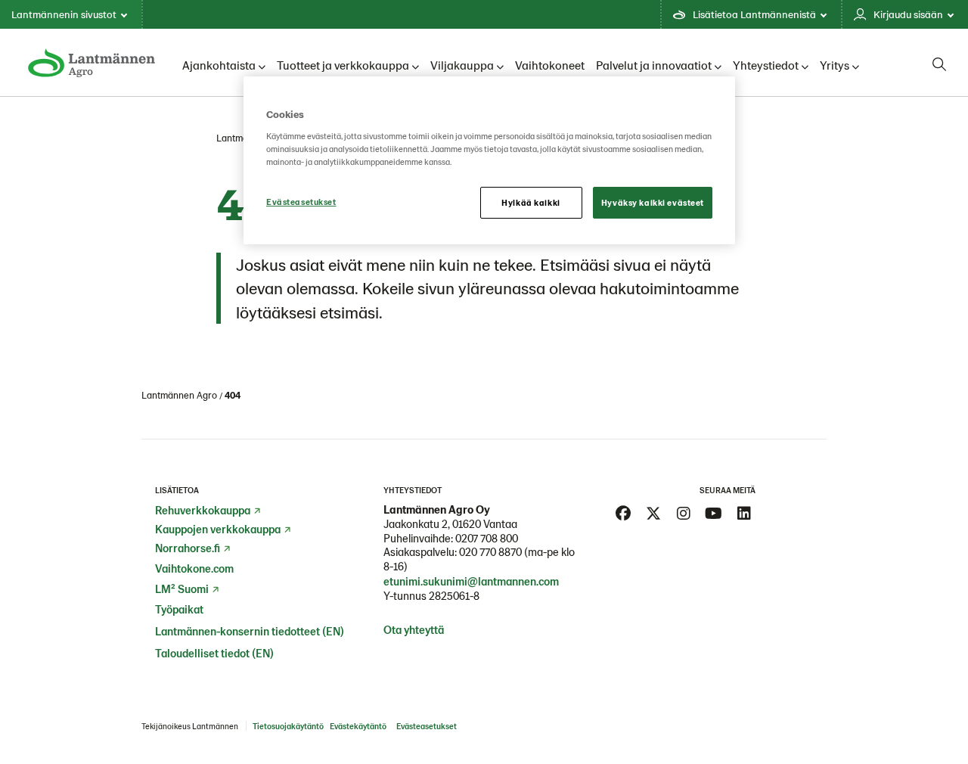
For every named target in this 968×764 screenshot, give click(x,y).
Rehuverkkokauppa (202, 510)
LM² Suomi (182, 588)
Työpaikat (179, 609)
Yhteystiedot (766, 64)
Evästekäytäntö (358, 726)
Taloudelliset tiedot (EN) (214, 653)
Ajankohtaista (219, 64)
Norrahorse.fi (187, 547)
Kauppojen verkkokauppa (218, 529)
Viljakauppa (462, 64)
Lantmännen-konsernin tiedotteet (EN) (249, 631)
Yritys (834, 64)
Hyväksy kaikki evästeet (652, 202)
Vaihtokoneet (550, 64)
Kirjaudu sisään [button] (908, 14)
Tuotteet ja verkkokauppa (343, 64)
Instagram (683, 513)
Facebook (623, 513)
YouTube (714, 513)
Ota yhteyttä (413, 629)
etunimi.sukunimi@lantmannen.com (471, 581)
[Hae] (939, 64)
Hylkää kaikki (530, 202)
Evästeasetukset (301, 202)
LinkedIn (744, 513)
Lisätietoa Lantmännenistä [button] (754, 14)
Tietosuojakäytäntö (288, 726)
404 (232, 395)
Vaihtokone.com (194, 568)
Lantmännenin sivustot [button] (63, 14)
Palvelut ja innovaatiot (654, 64)
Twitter (653, 513)
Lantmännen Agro (179, 395)
